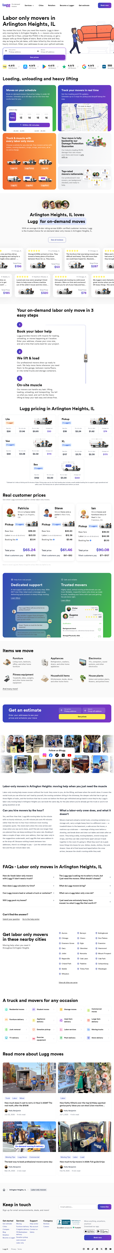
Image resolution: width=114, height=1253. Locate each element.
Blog (4, 1232)
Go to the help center (31, 919)
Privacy (13, 1249)
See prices (34, 57)
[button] (35, 259)
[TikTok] (57, 755)
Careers (46, 1227)
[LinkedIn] (106, 1249)
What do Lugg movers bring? (72, 885)
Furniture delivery (22, 1227)
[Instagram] (44, 755)
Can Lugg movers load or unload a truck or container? (27, 893)
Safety (32, 1232)
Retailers (51, 5)
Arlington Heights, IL (17, 1190)
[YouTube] (69, 755)
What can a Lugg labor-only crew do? (76, 893)
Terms (19, 1249)
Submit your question (11, 919)
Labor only (20, 1243)
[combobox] (18, 51)
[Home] (4, 1189)
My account (34, 1227)
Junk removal (21, 1240)
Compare (6, 1229)
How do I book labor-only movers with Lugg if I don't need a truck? (18, 877)
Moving (19, 1224)
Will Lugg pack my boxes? (15, 900)
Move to (43, 50)
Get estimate (84, 5)
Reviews (46, 1224)
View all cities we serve (68, 982)
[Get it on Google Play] (103, 1231)
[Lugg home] (6, 5)
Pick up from (12, 50)
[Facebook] (51, 755)
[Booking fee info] (17, 539)
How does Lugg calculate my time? (19, 885)
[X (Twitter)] (63, 755)
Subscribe (104, 1207)
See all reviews (57, 240)
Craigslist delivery (22, 1229)
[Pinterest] (97, 1249)
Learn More (15, 598)
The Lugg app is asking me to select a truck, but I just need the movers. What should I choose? (81, 877)
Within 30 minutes (31, 125)
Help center (34, 1224)
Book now (105, 5)
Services (28, 5)
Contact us (34, 1229)
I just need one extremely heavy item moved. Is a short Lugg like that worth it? (77, 901)
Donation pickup (22, 1237)
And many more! (10, 688)
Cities (41, 5)
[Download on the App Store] (89, 1231)
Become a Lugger (9, 1238)
